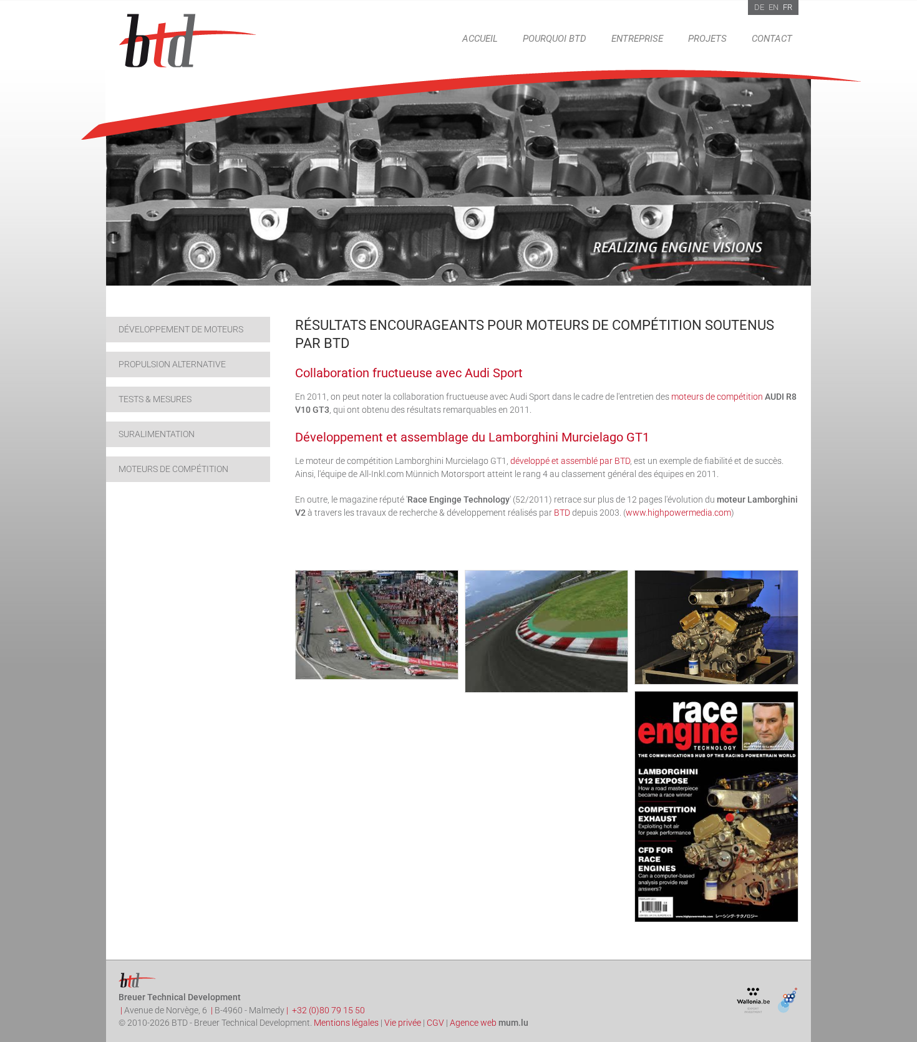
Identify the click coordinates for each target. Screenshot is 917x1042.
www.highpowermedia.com (678, 513)
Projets (707, 38)
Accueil (480, 38)
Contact (772, 38)
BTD (562, 513)
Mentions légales (346, 1023)
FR (787, 7)
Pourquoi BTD (554, 38)
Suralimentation (157, 434)
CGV (435, 1023)
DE (759, 7)
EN (774, 7)
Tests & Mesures (155, 399)
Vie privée (402, 1023)
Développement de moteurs (181, 329)
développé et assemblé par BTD (570, 461)
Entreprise (637, 38)
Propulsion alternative (172, 364)
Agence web (473, 1023)
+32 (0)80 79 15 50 (328, 1010)
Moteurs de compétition (173, 469)
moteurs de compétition (717, 397)
